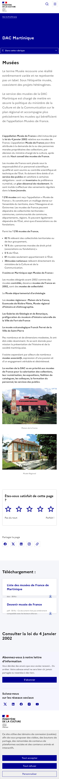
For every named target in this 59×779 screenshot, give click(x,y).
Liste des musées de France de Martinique (28, 587)
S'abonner (29, 679)
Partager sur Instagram (29, 544)
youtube (37, 704)
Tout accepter (29, 758)
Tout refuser (29, 766)
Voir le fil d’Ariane (9, 17)
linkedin (13, 704)
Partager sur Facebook (5, 544)
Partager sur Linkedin (21, 544)
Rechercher (47, 4)
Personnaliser (29, 774)
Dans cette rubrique (15, 50)
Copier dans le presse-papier (37, 544)
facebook (21, 704)
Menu (55, 4)
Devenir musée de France (24, 604)
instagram (29, 704)
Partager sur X (13, 544)
